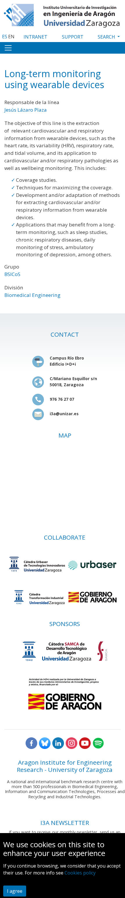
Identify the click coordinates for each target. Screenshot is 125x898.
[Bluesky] (45, 742)
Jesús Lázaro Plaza (25, 109)
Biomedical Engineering (32, 295)
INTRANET (35, 37)
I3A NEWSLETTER (64, 823)
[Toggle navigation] (8, 48)
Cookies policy (80, 873)
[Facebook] (31, 742)
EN (11, 36)
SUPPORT (72, 37)
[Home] (62, 14)
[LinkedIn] (58, 742)
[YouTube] (85, 742)
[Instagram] (71, 742)
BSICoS (12, 274)
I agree (14, 891)
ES (4, 36)
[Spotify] (98, 742)
